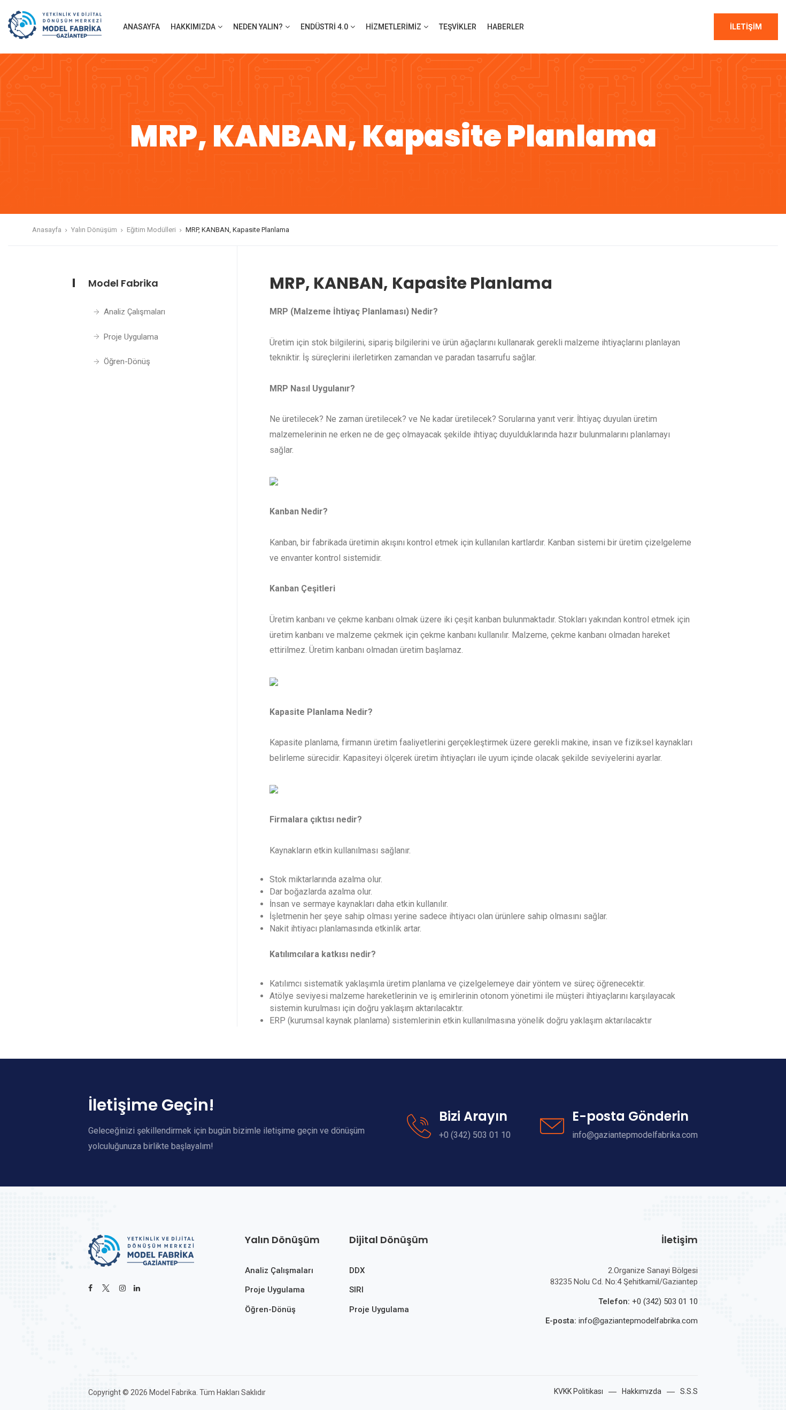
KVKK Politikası (578, 1391)
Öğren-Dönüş (127, 361)
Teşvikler (457, 26)
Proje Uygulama (131, 337)
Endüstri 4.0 (324, 26)
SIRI (356, 1290)
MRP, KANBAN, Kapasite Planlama (237, 230)
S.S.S (689, 1391)
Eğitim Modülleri (151, 230)
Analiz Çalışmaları (134, 312)
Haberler (505, 26)
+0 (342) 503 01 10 (665, 1301)
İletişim (746, 26)
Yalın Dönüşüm (94, 230)
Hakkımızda (193, 26)
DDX (357, 1270)
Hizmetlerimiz (393, 26)
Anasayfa (141, 26)
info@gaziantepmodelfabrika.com (637, 1321)
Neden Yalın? (258, 26)
